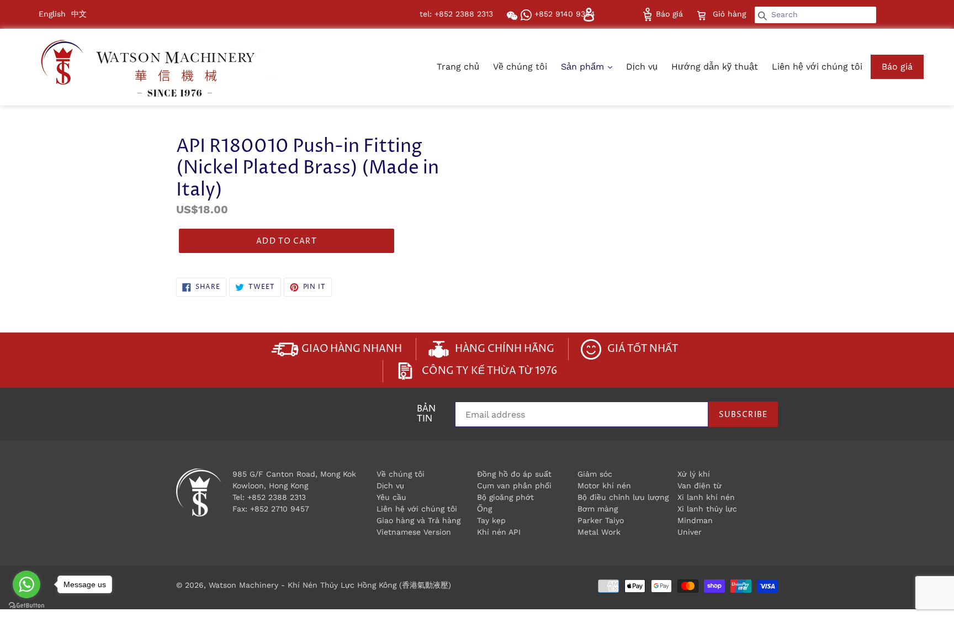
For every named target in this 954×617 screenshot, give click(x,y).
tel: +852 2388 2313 (456, 13)
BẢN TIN (426, 414)
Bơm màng (597, 508)
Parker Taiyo (600, 520)
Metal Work (599, 532)
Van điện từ (699, 485)
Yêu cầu (391, 497)
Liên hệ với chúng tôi (817, 66)
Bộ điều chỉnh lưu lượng (623, 497)
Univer (689, 532)
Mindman (695, 520)
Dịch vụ (642, 66)
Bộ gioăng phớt (505, 497)
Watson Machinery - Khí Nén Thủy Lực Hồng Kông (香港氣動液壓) (330, 585)
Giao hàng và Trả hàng (418, 520)
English (52, 13)
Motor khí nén (604, 485)
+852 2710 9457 (279, 508)
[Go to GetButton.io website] (26, 605)
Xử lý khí (693, 474)
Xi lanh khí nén (706, 497)
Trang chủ (458, 66)
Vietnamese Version (414, 532)
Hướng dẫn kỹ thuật (714, 66)
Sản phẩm (584, 66)
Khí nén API (499, 532)
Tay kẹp (491, 520)
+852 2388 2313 (276, 497)
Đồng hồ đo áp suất (514, 474)
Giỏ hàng (730, 13)
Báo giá (668, 13)
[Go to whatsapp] (26, 584)
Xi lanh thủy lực (707, 508)
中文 (79, 13)
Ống (484, 508)
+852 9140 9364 (563, 13)
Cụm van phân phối (514, 485)
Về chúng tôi (520, 66)
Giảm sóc (594, 474)
